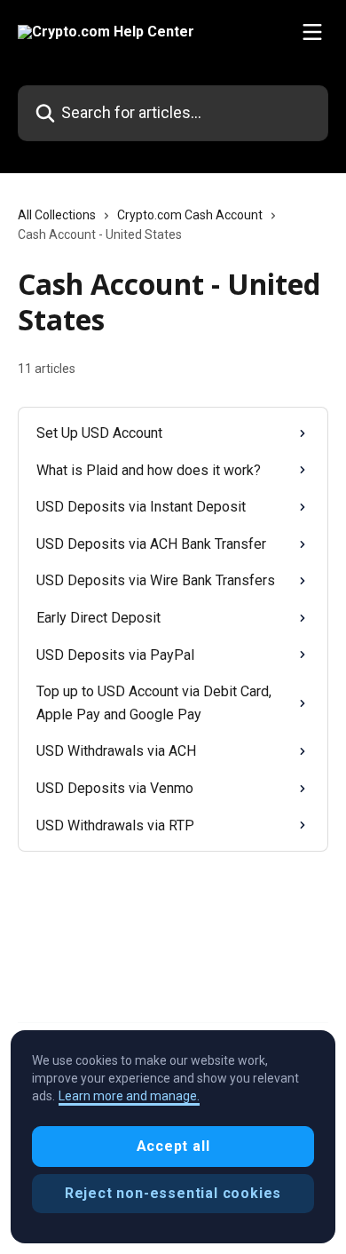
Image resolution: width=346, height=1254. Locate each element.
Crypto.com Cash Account (190, 215)
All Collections (57, 215)
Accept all (173, 1146)
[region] (173, 1136)
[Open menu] (312, 32)
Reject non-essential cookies (173, 1193)
